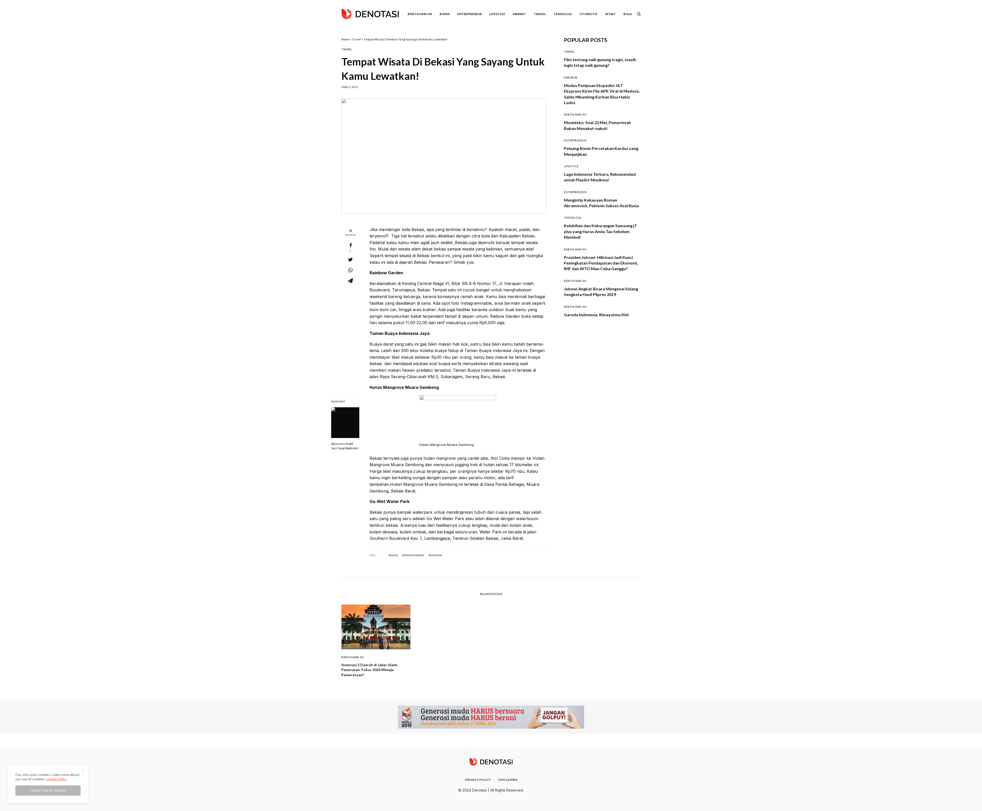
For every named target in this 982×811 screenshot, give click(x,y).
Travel (356, 39)
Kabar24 (570, 77)
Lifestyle (571, 166)
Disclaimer (507, 780)
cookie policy (56, 779)
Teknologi (573, 217)
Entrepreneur (575, 140)
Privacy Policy (478, 780)
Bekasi (393, 555)
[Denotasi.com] (370, 14)
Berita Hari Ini (575, 114)
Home (345, 39)
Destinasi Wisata (413, 555)
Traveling (435, 555)
